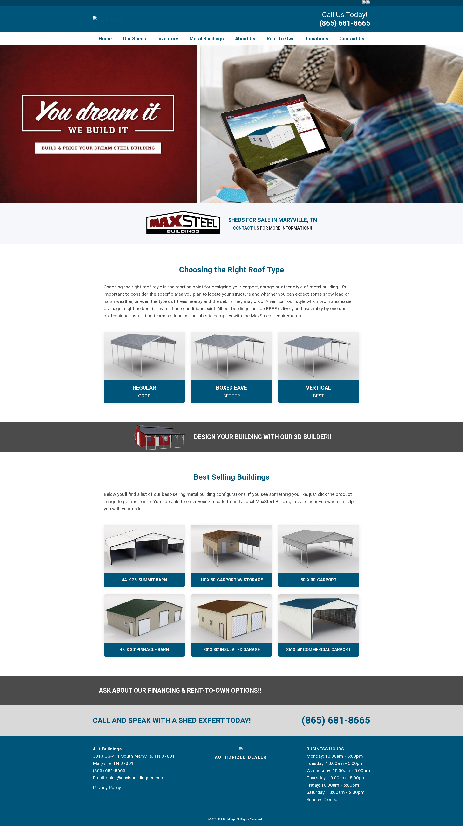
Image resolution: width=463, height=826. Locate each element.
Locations (317, 39)
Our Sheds (134, 39)
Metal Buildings (207, 39)
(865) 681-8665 (344, 23)
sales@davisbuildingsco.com (135, 778)
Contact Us (352, 39)
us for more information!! (272, 228)
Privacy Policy (107, 787)
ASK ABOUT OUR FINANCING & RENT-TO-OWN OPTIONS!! (180, 690)
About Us (245, 39)
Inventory (167, 39)
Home (105, 39)
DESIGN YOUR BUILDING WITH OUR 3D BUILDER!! (262, 437)
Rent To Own (281, 39)
